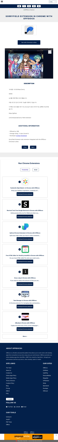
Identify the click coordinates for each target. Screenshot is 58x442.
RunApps (45, 388)
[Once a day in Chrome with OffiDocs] (26, 275)
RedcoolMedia (47, 375)
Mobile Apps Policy (11, 378)
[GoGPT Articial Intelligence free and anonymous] (19, 6)
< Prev (25, 147)
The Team (8, 367)
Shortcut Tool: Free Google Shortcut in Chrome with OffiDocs (25, 210)
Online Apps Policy (11, 375)
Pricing (8, 388)
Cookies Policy (10, 383)
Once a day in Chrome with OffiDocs (25, 278)
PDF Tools (9, 422)
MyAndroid (46, 385)
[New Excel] (34, 6)
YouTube (10, 406)
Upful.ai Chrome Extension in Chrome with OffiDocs (25, 233)
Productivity (25, 169)
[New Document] (29, 6)
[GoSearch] (24, 6)
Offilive (8, 424)
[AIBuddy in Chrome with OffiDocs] (26, 320)
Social (35, 169)
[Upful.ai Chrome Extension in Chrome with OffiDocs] (26, 230)
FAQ (7, 393)
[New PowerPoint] (39, 6)
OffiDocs (45, 367)
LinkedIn (18, 406)
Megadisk (45, 378)
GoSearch (8, 417)
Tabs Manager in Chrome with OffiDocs (25, 300)
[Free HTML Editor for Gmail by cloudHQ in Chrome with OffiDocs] (26, 252)
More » (25, 336)
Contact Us (9, 373)
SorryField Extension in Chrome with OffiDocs (29, 17)
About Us (8, 370)
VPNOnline (46, 380)
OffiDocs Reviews (26, 432)
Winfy (44, 383)
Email (24, 406)
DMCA (8, 391)
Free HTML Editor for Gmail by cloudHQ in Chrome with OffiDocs (25, 255)
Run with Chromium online (29, 42)
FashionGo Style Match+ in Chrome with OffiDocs (25, 188)
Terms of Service (10, 380)
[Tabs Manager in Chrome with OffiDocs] (26, 297)
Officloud (45, 391)
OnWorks (45, 370)
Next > (33, 147)
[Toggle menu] (2, 1)
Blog (7, 385)
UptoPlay (45, 373)
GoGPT (8, 419)
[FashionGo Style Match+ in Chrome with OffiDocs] (26, 185)
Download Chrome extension (24, 194)
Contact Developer (21, 135)
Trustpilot (9, 399)
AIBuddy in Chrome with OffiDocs (25, 323)
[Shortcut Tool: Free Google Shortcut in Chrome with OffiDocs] (26, 207)
